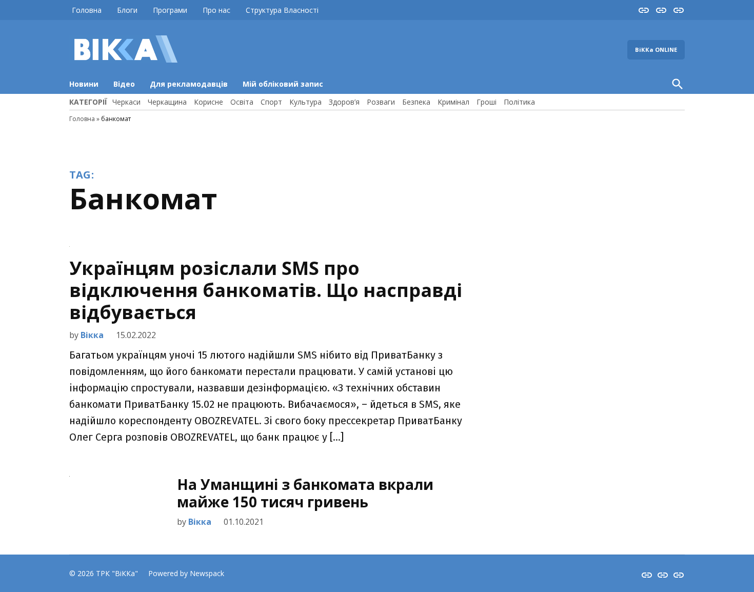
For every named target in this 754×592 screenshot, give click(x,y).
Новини (83, 84)
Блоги (127, 10)
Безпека (416, 102)
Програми (170, 10)
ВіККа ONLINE (656, 49)
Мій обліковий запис (283, 84)
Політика (519, 102)
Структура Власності (282, 10)
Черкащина (167, 102)
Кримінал (453, 102)
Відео (124, 84)
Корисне (208, 102)
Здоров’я (344, 102)
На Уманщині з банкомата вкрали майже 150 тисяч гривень (305, 493)
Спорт (271, 102)
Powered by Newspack (186, 573)
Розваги (381, 102)
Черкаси (126, 102)
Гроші (487, 102)
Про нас (216, 10)
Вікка (92, 335)
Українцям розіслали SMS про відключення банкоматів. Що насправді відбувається (265, 290)
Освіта (241, 102)
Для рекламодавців (189, 84)
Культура (305, 102)
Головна (87, 10)
